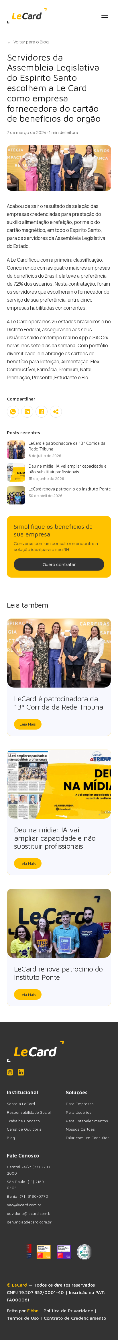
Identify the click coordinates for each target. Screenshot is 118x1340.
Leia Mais (28, 724)
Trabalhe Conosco (23, 1121)
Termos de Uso (23, 1318)
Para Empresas (80, 1103)
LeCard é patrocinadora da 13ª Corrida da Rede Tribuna (58, 702)
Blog (11, 1137)
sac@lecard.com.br (24, 1205)
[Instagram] (10, 1072)
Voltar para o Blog (28, 42)
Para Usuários (78, 1112)
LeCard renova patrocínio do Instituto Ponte (58, 972)
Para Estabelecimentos (87, 1121)
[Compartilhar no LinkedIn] (27, 412)
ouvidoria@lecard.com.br (29, 1213)
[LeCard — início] (27, 15)
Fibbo (32, 1310)
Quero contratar (59, 564)
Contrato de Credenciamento (75, 1318)
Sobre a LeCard (21, 1103)
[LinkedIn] (21, 1072)
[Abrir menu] (105, 15)
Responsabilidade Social (29, 1112)
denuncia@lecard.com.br (29, 1222)
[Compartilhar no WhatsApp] (13, 412)
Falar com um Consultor (87, 1137)
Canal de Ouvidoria (24, 1129)
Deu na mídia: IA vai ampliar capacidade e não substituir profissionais (55, 837)
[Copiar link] (56, 412)
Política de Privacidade (68, 1310)
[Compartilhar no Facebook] (42, 412)
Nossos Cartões (80, 1129)
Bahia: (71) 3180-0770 (27, 1196)
